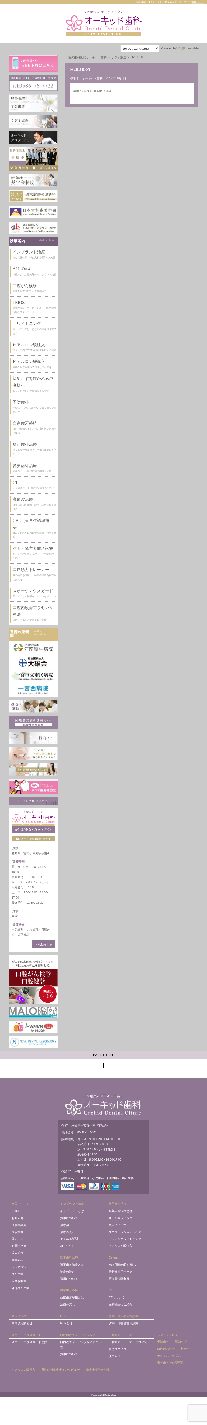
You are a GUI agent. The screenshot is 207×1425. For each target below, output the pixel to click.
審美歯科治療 (117, 1203)
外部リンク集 (20, 1288)
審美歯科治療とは (120, 1211)
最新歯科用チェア (120, 1271)
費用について (69, 1218)
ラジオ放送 (19, 1266)
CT (111, 1290)
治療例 (64, 1225)
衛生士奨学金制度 (98, 1369)
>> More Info (43, 944)
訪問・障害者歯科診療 (123, 1316)
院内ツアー (19, 1238)
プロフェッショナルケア (125, 1232)
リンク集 (17, 1274)
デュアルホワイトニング (125, 1238)
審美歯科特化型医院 (170, 1362)
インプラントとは (72, 1211)
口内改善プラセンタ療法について (81, 1344)
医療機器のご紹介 (120, 1304)
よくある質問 (69, 1238)
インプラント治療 (72, 1203)
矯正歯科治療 (69, 1257)
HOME (16, 1211)
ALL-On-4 (66, 1245)
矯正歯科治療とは (72, 1264)
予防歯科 (163, 1341)
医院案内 (17, 1232)
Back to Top (103, 1055)
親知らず (181, 1341)
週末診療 (17, 1252)
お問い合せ (19, 1245)
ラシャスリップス (169, 1355)
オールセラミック (120, 1218)
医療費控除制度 (119, 1278)
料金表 (185, 1348)
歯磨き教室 (19, 1281)
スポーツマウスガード (26, 1334)
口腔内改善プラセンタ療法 (78, 1334)
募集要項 (17, 1259)
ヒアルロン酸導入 (23, 1369)
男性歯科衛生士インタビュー (60, 1369)
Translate (192, 48)
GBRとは (66, 1323)
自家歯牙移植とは (72, 1297)
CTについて (117, 1297)
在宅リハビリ (117, 1349)
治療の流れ (67, 1232)
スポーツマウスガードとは (29, 1342)
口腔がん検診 (166, 1348)
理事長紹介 (19, 1225)
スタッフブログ (167, 1334)
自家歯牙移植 (69, 1290)
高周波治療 (19, 1316)
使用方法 (114, 1356)
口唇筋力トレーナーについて (128, 1342)
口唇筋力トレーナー (122, 1334)
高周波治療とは (22, 1323)
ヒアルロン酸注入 (120, 1245)
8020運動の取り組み (122, 1264)
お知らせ (17, 1218)
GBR (63, 1316)
